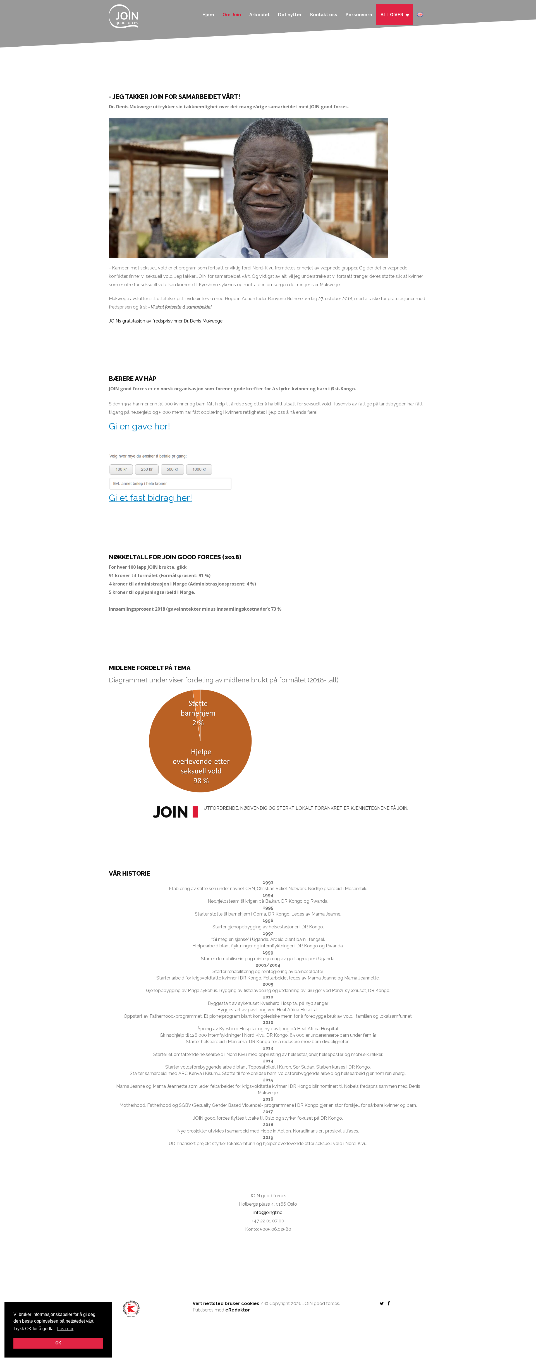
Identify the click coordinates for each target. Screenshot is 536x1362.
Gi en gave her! (139, 426)
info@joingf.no (268, 1212)
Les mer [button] (65, 1328)
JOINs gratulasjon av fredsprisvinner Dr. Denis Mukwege (165, 321)
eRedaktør (237, 1310)
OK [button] (58, 1343)
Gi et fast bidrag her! (150, 498)
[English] (420, 11)
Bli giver (393, 14)
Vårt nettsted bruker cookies (226, 1303)
